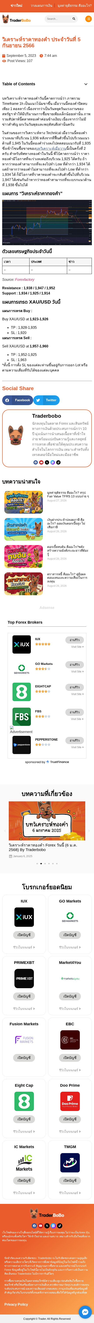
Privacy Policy (16, 1304)
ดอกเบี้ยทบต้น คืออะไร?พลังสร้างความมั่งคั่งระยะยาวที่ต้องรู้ (67, 550)
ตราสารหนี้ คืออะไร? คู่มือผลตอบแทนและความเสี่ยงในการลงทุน (67, 577)
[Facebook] (35, 462)
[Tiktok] (58, 462)
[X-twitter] (47, 1225)
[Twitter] (47, 462)
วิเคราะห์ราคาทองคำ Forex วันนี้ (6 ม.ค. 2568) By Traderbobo (40, 847)
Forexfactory (24, 279)
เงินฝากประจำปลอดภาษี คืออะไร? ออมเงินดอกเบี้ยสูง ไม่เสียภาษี (66, 523)
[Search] (74, 19)
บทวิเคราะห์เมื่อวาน (51, 148)
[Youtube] (41, 462)
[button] (85, 84)
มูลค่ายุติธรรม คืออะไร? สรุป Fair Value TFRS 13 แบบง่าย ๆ (68, 494)
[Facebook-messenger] (85, 1312)
